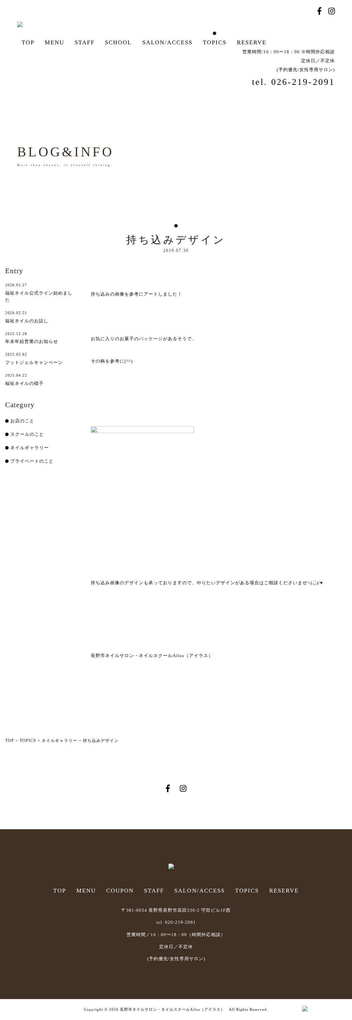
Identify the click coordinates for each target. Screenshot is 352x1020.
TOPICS (215, 42)
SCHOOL (118, 42)
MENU (54, 42)
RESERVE (251, 42)
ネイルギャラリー (29, 447)
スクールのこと (27, 434)
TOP (28, 42)
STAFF (85, 42)
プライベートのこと (32, 461)
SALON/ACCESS (167, 42)
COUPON (120, 890)
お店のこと (22, 420)
